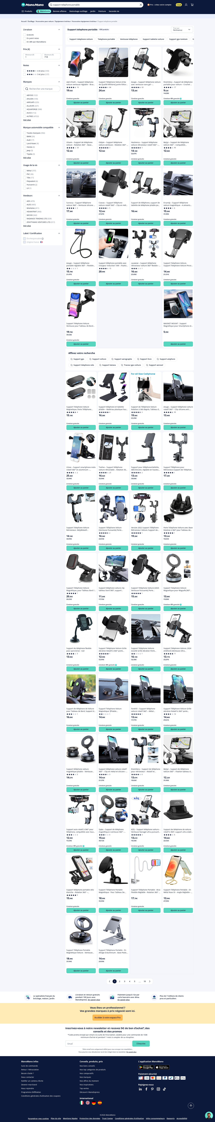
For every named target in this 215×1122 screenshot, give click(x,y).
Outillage (31, 21)
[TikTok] (164, 1089)
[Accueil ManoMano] (32, 5)
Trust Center (107, 1118)
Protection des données (90, 1118)
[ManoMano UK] (88, 1103)
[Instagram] (158, 1089)
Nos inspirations (87, 1084)
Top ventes (84, 1088)
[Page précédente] (110, 981)
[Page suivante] (150, 981)
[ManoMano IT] (82, 1103)
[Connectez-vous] (186, 5)
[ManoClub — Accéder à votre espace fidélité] (179, 5)
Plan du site (56, 1118)
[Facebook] (146, 1089)
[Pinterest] (152, 1089)
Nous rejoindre (27, 1088)
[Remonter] (191, 1106)
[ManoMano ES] (100, 1103)
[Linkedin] (140, 1089)
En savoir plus (131, 1052)
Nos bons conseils (87, 1066)
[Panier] (192, 5)
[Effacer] (140, 4)
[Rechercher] (51, 5)
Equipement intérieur (63, 21)
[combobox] (182, 30)
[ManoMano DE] (94, 1103)
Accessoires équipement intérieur (84, 21)
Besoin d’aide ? (27, 1073)
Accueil (23, 21)
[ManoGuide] (209, 1116)
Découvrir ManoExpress (90, 1092)
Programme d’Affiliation (31, 1092)
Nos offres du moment (89, 1081)
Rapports (171, 1118)
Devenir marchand (29, 1084)
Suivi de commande (29, 1066)
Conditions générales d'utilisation (129, 1118)
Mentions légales (70, 1118)
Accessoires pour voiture (45, 21)
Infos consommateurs (155, 1118)
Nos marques (85, 1077)
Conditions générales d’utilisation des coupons (40, 1096)
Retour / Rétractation (30, 1069)
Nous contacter (27, 1077)
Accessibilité (182, 1118)
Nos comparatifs (87, 1073)
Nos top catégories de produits (93, 1069)
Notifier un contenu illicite (32, 1081)
